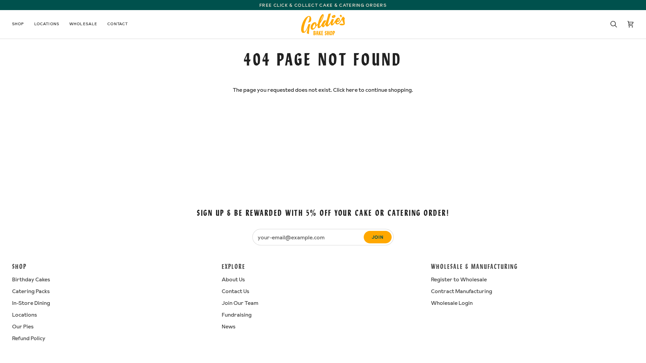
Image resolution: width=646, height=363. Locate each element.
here (352, 89)
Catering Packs (31, 291)
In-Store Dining (31, 303)
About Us (233, 279)
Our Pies (23, 326)
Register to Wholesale (459, 279)
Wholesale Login (452, 303)
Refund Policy (28, 338)
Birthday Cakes (31, 279)
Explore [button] (233, 267)
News (229, 326)
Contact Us (235, 291)
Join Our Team (240, 303)
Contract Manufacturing (461, 291)
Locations (24, 314)
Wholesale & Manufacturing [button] (474, 267)
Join (378, 237)
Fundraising (237, 314)
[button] (20, 24)
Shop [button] (19, 267)
